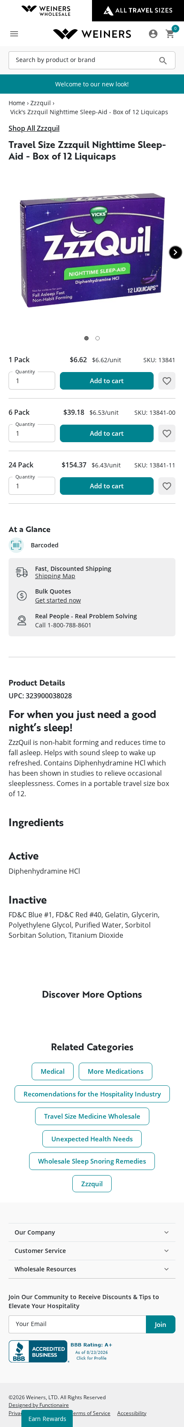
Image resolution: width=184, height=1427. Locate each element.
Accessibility (131, 1412)
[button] (86, 338)
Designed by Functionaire (39, 1404)
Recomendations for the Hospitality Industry (92, 1094)
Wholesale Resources (45, 1269)
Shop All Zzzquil (34, 128)
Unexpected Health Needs (92, 1139)
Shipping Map (55, 576)
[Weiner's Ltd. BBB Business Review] (92, 1351)
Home (17, 103)
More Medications (115, 1071)
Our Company (35, 1232)
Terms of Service (90, 1412)
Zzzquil (40, 103)
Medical (53, 1071)
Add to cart (107, 380)
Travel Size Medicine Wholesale (92, 1116)
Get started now (58, 600)
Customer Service (40, 1251)
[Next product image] (175, 252)
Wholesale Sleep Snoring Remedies (92, 1161)
